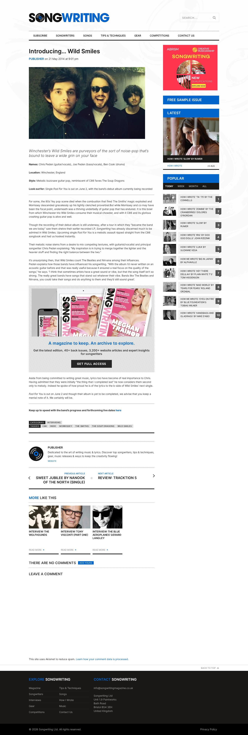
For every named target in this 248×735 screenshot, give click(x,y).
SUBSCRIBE (40, 35)
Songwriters (36, 694)
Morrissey (65, 426)
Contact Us (65, 712)
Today (169, 186)
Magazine (34, 688)
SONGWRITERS (65, 35)
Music (62, 706)
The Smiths (82, 426)
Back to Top (208, 668)
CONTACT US (186, 35)
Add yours (86, 563)
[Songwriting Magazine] (91, 17)
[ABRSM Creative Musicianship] (190, 89)
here (118, 410)
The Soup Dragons (103, 426)
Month (193, 186)
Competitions (36, 712)
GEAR (137, 35)
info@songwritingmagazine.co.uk (113, 688)
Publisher (36, 59)
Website (52, 461)
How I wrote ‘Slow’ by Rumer (184, 158)
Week (181, 186)
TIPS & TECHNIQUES (113, 35)
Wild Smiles (125, 426)
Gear (31, 706)
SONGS (87, 35)
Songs (63, 694)
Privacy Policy (208, 729)
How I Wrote (174, 165)
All (204, 186)
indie (53, 426)
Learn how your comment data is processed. (102, 659)
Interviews (54, 422)
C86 (44, 426)
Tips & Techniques (70, 688)
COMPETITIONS (159, 35)
